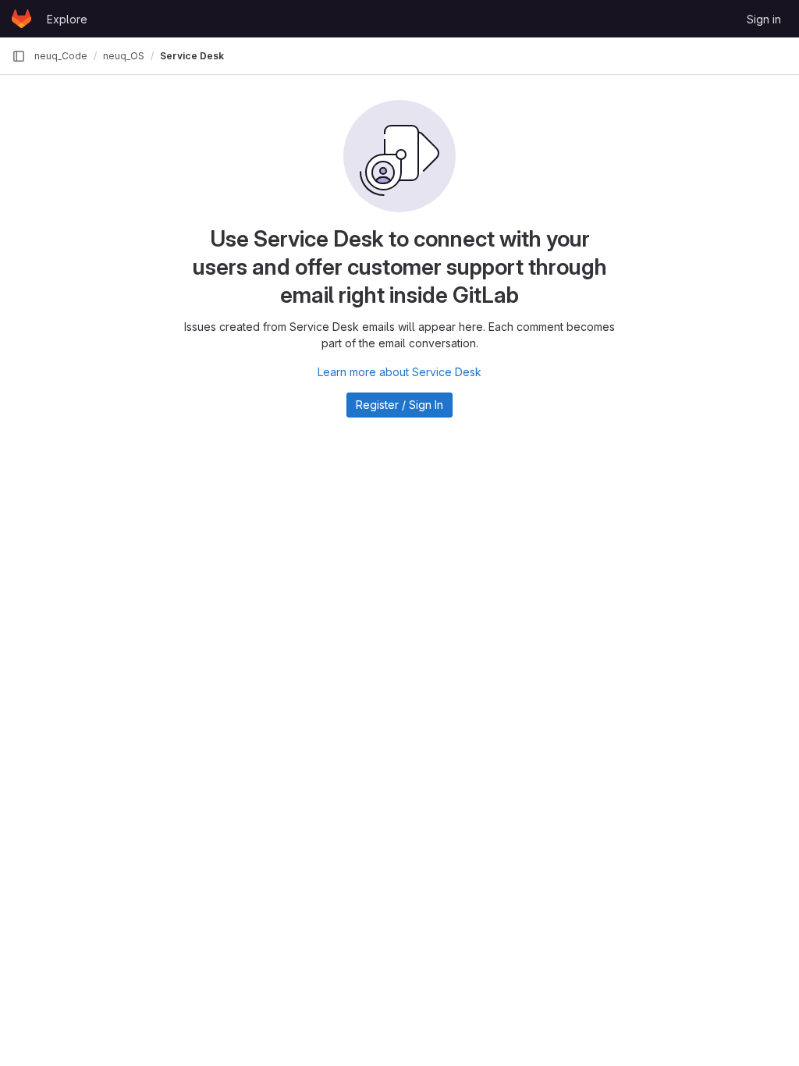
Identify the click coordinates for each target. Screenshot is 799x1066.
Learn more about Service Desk (399, 371)
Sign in (764, 19)
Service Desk (192, 56)
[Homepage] (21, 18)
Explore (67, 19)
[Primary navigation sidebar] (18, 56)
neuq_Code (60, 56)
